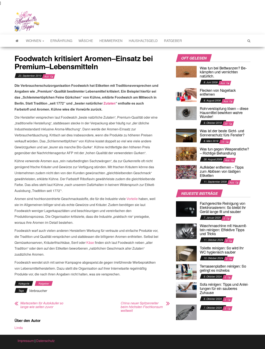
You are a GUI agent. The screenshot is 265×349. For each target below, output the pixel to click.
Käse (90, 242)
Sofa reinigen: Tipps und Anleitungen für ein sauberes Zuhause (224, 288)
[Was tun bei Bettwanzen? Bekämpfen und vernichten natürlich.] (186, 71)
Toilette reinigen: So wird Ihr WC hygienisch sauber (221, 250)
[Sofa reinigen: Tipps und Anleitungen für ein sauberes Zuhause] (186, 289)
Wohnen (34, 40)
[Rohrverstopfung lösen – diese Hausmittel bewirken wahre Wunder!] (186, 112)
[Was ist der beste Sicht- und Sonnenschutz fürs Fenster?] (186, 135)
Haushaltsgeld (143, 40)
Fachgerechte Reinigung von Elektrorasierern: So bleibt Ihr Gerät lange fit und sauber (223, 207)
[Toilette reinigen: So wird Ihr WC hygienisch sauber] (186, 253)
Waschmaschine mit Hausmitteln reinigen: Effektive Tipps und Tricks (223, 229)
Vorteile (132, 198)
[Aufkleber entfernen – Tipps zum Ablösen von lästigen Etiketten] (186, 171)
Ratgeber (173, 40)
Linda (18, 327)
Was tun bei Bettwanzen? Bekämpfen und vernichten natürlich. (223, 72)
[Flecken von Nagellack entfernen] (186, 94)
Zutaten (110, 103)
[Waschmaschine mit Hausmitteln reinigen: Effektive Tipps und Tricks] (186, 231)
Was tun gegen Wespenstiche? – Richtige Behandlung (224, 151)
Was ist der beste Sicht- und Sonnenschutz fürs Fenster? (222, 132)
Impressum (26, 340)
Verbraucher (38, 290)
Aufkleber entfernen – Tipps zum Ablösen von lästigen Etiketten (221, 171)
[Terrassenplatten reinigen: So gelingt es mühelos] (186, 271)
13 (223, 141)
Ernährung (61, 40)
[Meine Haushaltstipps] (17, 41)
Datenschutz (45, 340)
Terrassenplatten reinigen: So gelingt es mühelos (223, 268)
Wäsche (85, 40)
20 (226, 123)
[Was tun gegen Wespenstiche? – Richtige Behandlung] (186, 153)
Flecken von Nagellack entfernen (218, 92)
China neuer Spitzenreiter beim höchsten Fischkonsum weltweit (142, 306)
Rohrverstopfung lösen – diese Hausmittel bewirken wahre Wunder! (224, 112)
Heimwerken (111, 40)
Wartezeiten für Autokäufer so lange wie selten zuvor (41, 305)
